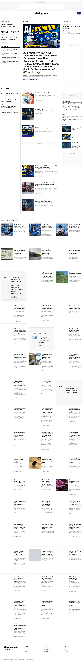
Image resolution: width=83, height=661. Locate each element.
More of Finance (14, 296)
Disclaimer (46, 651)
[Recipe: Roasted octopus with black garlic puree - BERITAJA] (62, 485)
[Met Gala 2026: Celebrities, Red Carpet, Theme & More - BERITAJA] (7, 413)
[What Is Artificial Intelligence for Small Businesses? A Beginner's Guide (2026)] (35, 230)
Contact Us (27, 649)
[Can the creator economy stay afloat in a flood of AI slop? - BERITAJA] (7, 485)
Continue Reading (67, 39)
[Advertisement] (41, 6)
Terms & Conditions (47, 649)
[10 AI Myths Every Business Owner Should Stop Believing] (28, 131)
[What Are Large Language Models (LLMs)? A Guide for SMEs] (41, 36)
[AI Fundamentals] (28, 114)
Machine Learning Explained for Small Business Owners (9, 54)
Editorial (26, 651)
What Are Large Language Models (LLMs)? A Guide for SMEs (10, 32)
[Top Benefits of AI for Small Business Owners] (7, 230)
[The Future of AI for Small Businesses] (28, 98)
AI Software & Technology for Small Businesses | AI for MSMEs (9, 50)
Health (15, 656)
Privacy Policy (46, 648)
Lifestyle (17, 656)
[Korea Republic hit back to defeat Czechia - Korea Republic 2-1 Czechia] (62, 333)
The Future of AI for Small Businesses (72, 27)
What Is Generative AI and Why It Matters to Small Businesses (10, 58)
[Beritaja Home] (41, 13)
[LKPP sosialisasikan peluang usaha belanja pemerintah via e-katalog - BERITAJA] (62, 437)
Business (7, 656)
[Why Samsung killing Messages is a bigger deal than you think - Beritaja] (62, 413)
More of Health (69, 395)
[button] (26, 36)
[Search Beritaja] (75, 13)
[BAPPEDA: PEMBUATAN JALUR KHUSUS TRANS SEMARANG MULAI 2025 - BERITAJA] (35, 437)
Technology (11, 656)
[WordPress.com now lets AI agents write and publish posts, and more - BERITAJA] (7, 463)
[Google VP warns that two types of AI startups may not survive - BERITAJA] (62, 506)
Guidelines (27, 652)
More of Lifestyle (41, 345)
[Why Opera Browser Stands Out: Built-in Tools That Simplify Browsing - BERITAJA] (7, 630)
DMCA (45, 652)
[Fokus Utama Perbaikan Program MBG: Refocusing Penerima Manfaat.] (35, 386)
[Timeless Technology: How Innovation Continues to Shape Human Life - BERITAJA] (7, 437)
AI (46, 18)
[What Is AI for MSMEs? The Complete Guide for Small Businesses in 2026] (62, 230)
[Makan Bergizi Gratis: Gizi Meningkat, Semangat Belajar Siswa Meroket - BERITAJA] (62, 529)
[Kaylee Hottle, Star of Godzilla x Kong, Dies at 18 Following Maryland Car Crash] (35, 310)
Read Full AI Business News (30, 79)
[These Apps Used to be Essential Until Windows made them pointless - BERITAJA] (62, 606)
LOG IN (79, 13)
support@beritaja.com (66, 649)
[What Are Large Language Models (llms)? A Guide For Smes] (66, 129)
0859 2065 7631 (65, 651)
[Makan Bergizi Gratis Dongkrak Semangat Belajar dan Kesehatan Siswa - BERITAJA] (7, 555)
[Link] (34, 337)
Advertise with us (23, 656)
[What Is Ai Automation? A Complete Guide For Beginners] (66, 137)
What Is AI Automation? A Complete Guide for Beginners (9, 25)
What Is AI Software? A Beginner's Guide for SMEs (10, 62)
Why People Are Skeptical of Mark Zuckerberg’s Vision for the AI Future (10, 39)
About (26, 648)
